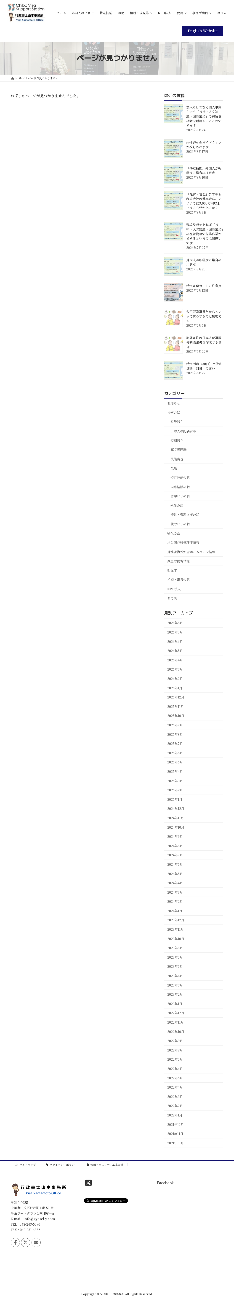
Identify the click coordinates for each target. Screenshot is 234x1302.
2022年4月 (175, 1087)
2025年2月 (175, 790)
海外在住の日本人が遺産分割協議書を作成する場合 (203, 342)
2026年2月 (175, 678)
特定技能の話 (180, 477)
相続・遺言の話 (178, 579)
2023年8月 (175, 948)
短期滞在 (176, 440)
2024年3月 (175, 892)
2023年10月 (175, 938)
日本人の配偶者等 (183, 431)
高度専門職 (178, 449)
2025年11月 (175, 706)
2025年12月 (175, 697)
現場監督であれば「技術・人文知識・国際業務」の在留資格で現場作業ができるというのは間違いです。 (204, 233)
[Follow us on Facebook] (15, 1242)
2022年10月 (175, 1031)
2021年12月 (175, 1124)
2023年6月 (175, 966)
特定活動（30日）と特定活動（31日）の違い (204, 366)
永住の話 (176, 505)
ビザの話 (173, 412)
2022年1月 (174, 1115)
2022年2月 (175, 1105)
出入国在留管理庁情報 (183, 542)
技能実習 (176, 458)
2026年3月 (175, 669)
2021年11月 (175, 1133)
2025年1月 (174, 799)
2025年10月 (175, 715)
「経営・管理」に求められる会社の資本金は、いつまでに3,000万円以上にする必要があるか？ (203, 201)
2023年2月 (175, 994)
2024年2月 (175, 901)
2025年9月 (175, 725)
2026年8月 (175, 622)
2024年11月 (175, 818)
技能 (173, 468)
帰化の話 (173, 533)
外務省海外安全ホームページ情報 (191, 551)
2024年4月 (175, 883)
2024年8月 (175, 845)
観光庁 (172, 570)
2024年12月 (175, 808)
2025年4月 (175, 771)
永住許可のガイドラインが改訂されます (203, 144)
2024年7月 (175, 855)
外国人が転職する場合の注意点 (203, 262)
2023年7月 (175, 957)
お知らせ (173, 403)
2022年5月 (175, 1078)
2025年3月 (175, 780)
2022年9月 (175, 1040)
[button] (202, 31)
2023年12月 (175, 920)
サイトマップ (28, 1165)
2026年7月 (175, 632)
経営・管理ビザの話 (184, 514)
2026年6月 (175, 641)
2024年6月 (175, 864)
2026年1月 (174, 687)
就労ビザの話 (180, 524)
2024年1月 (174, 910)
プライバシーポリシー (63, 1165)
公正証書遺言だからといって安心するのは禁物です (203, 316)
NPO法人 (174, 589)
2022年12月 (175, 1013)
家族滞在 (176, 421)
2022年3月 (175, 1096)
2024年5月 (175, 873)
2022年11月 (175, 1022)
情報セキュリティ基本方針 (106, 1165)
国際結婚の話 (180, 486)
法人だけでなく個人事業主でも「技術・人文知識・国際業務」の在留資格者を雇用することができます (203, 116)
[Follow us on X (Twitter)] (25, 1242)
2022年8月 (175, 1050)
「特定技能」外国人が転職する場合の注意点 (203, 170)
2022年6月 (175, 1068)
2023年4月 (175, 975)
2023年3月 (175, 985)
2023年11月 (175, 929)
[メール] (36, 1242)
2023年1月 (174, 1003)
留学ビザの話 (180, 496)
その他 (172, 598)
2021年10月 (175, 1142)
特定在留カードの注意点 (203, 285)
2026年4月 (175, 660)
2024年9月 (175, 836)
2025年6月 (175, 752)
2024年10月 (175, 827)
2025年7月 (175, 743)
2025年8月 (175, 734)
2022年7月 (175, 1059)
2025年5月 (175, 762)
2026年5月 (175, 650)
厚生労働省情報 (178, 561)
